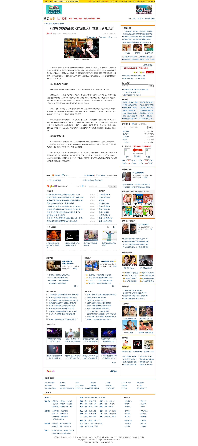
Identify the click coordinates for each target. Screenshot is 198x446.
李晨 (140, 160)
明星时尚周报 (64, 413)
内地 (70, 19)
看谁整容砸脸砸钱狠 (129, 319)
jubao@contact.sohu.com (106, 442)
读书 (105, 413)
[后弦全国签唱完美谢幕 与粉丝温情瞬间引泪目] (109, 349)
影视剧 (111, 406)
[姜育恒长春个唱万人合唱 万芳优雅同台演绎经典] (90, 333)
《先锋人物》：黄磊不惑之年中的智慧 (99, 275)
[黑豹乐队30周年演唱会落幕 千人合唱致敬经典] (90, 349)
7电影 (125, 95)
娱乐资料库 (126, 124)
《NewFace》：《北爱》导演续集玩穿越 (100, 280)
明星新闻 (55, 401)
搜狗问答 (125, 286)
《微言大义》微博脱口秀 (140, 89)
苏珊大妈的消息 (104, 209)
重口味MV (141, 19)
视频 (125, 1)
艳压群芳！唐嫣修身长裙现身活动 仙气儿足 (62, 306)
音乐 (110, 404)
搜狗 (76, 1)
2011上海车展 (79, 385)
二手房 (95, 406)
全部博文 (141, 437)
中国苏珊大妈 (104, 203)
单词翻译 (143, 416)
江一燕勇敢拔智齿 (138, 173)
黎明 (123, 160)
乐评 (98, 19)
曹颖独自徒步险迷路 (143, 187)
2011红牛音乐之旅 (134, 92)
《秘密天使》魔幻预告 (145, 31)
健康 (90, 413)
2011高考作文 (110, 388)
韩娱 (65, 426)
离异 (129, 160)
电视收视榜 (64, 416)
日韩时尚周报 (52, 283)
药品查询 (143, 404)
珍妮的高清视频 (104, 194)
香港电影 (68, 423)
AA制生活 (127, 53)
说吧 (96, 426)
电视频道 (69, 401)
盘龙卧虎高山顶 (146, 278)
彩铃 (96, 423)
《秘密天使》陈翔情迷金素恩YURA (59, 275)
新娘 (90, 411)
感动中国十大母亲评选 (67, 388)
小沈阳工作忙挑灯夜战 (130, 187)
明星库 (54, 430)
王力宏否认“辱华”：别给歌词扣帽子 (98, 311)
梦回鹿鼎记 (130, 95)
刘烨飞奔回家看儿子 (129, 184)
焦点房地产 (71, 1)
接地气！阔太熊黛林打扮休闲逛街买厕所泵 (62, 314)
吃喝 (94, 413)
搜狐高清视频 (127, 252)
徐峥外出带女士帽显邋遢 (130, 39)
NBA (105, 401)
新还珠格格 (137, 95)
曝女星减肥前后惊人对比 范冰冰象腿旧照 (135, 247)
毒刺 (152, 278)
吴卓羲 (134, 163)
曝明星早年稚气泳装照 (146, 333)
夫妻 (137, 150)
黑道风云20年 (144, 356)
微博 (142, 1)
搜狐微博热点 (127, 169)
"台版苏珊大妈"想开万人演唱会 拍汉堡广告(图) (63, 206)
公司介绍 (121, 437)
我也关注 (137, 156)
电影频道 (62, 401)
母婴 (86, 411)
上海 (95, 421)
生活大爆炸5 (149, 53)
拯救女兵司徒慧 (146, 275)
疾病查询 (128, 413)
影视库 (60, 430)
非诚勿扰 (124, 385)
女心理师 (133, 356)
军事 (86, 401)
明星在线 (55, 413)
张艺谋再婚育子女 (146, 34)
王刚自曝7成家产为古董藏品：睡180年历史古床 (101, 314)
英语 (114, 411)
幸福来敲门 (128, 278)
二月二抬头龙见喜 (54, 180)
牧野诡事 (142, 362)
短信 (92, 423)
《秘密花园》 (126, 131)
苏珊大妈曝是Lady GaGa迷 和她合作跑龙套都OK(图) (65, 197)
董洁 (127, 157)
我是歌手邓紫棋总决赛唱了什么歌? (133, 298)
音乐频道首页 (48, 23)
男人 (94, 416)
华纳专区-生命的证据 (148, 273)
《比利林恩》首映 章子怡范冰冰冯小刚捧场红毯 (63, 295)
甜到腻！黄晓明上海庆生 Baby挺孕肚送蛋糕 (62, 319)
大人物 (54, 419)
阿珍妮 (101, 200)
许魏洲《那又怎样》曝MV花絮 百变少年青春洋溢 (72, 341)
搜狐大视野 (140, 383)
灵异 (124, 362)
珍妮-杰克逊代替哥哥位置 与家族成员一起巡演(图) (65, 218)
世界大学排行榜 (141, 388)
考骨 (135, 362)
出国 (105, 411)
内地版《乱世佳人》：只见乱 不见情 (133, 78)
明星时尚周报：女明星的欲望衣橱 (58, 280)
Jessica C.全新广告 (129, 333)
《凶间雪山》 (126, 137)
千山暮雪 (126, 92)
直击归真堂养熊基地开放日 (92, 180)
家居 (90, 406)
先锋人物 (61, 419)
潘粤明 (148, 157)
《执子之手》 (126, 134)
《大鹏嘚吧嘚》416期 (107, 261)
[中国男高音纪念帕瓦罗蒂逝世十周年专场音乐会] (72, 349)
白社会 (66, 175)
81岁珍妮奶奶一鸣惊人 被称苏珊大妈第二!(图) (63, 194)
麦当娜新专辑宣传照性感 (130, 37)
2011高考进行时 (126, 383)
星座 (94, 411)
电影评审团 (55, 416)
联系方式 (98, 437)
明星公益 (55, 423)
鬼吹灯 (150, 356)
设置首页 (56, 437)
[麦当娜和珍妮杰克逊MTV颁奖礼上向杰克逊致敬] (53, 235)
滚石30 (135, 19)
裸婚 (141, 359)
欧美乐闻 (61, 23)
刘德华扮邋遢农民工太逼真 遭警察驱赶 (99, 303)
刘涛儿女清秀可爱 (143, 224)
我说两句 (152, 1)
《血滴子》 (125, 139)
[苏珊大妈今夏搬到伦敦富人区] (109, 235)
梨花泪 (134, 278)
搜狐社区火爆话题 (128, 221)
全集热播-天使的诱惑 (131, 273)
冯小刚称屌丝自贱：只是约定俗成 (136, 68)
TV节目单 (128, 423)
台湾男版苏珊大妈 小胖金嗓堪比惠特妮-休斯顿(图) (65, 200)
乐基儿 (134, 160)
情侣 (146, 160)
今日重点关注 (127, 28)
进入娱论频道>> (148, 65)
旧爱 (129, 163)
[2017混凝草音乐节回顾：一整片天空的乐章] (54, 333)
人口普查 (139, 385)
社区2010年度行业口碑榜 (83, 388)
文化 (101, 413)
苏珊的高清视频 (104, 206)
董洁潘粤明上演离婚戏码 (142, 146)
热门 (124, 356)
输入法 (87, 426)
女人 (121, 1)
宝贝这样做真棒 (131, 364)
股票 (86, 404)
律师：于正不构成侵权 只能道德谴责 (98, 308)
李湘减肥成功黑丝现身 (145, 37)
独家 (61, 426)
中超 (110, 401)
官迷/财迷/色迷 (137, 351)
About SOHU (114, 437)
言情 (124, 359)
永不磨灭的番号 (49, 383)
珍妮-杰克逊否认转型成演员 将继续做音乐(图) (63, 212)
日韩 (85, 19)
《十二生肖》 (126, 142)
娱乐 (100, 1)
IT (110, 1)
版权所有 (117, 440)
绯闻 (146, 163)
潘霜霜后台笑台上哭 (146, 319)
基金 (94, 404)
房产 (117, 1)
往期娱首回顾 (66, 433)
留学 (110, 411)
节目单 (72, 430)
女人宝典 (143, 423)
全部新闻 (135, 437)
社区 (66, 406)
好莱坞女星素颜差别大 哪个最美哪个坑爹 (135, 244)
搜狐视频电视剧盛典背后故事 (132, 42)
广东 (99, 421)
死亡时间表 (149, 362)
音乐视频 (91, 19)
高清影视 (55, 406)
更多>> (114, 362)
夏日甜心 (63, 383)
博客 (138, 1)
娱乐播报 (69, 404)
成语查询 (128, 406)
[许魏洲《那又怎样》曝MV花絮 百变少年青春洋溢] (72, 333)
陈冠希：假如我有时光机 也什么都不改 (99, 319)
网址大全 (128, 416)
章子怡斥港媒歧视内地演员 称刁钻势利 (99, 306)
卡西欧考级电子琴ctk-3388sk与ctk (133, 290)
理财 (90, 404)
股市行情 (128, 411)
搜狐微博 (57, 175)
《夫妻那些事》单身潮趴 (130, 31)
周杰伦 (152, 19)
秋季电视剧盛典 (128, 89)
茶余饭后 (125, 304)
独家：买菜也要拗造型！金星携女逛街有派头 (63, 297)
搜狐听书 (125, 338)
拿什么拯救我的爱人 (148, 281)
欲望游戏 (133, 359)
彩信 (100, 423)
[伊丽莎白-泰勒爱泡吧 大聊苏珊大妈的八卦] (72, 235)
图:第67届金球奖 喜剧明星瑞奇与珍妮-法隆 (62, 221)
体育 (94, 1)
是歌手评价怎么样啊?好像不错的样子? (134, 293)
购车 (86, 406)
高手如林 (109, 385)
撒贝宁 (151, 163)
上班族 (108, 383)
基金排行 (143, 401)
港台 (75, 19)
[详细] (75, 268)
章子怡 (141, 163)
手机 (90, 416)
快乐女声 (93, 383)
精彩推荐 (125, 99)
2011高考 (124, 388)
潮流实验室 (64, 411)
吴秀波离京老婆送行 (145, 39)
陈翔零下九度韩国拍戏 (143, 184)
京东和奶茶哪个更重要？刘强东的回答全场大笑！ (64, 300)
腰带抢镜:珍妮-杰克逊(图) (56, 215)
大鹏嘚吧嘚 (55, 411)
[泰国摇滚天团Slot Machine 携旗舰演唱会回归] (109, 333)
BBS (146, 1)
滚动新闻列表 (56, 433)
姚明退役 (63, 385)
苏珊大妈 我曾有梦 (105, 218)
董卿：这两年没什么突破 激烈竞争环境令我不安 (102, 295)
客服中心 (91, 437)
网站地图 (128, 437)
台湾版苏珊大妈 (104, 215)
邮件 (134, 1)
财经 (81, 404)
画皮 (152, 275)
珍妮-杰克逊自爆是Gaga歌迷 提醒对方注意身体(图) (65, 209)
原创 (110, 413)
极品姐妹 (151, 359)
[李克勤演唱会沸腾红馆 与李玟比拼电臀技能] (54, 349)
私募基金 (93, 385)
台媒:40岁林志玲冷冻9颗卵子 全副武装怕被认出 (101, 317)
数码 (86, 416)
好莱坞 (62, 423)
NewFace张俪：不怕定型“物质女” (58, 278)
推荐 (124, 364)
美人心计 (133, 275)
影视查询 (128, 404)
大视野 (62, 406)
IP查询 (143, 406)
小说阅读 (143, 426)
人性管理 (149, 364)
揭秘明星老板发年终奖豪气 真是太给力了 (135, 239)
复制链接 (104, 37)
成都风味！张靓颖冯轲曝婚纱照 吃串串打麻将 (63, 311)
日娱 (69, 426)
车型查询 (143, 421)
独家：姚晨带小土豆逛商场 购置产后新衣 (61, 308)
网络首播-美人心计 (129, 268)
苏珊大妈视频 (104, 212)
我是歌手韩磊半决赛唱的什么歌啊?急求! (135, 296)
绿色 (114, 413)
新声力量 (147, 19)
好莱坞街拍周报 (61, 283)
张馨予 (124, 163)
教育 (101, 411)
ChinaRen (60, 1)
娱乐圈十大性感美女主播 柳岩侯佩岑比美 (135, 241)
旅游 (81, 413)
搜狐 (55, 1)
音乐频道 (55, 404)
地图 (92, 426)
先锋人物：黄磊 (146, 42)
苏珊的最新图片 (104, 197)
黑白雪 (128, 359)
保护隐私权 (105, 437)
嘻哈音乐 (55, 426)
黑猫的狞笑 (129, 362)
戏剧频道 (62, 404)
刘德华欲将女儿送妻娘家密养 (132, 34)
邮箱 (90, 421)
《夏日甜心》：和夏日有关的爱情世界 (99, 283)
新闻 (55, 23)
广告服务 (84, 437)
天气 (86, 413)
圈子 (86, 421)
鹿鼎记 (87, 423)
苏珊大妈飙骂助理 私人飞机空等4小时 (60, 203)
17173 (66, 1)
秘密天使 (137, 53)
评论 (94, 401)
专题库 (66, 430)
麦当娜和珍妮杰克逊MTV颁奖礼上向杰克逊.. (52, 245)
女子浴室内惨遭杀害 (146, 268)
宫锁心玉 (128, 275)
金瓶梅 (128, 356)
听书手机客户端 (149, 351)
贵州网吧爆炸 (95, 388)
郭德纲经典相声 (126, 351)
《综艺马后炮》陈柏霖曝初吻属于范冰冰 (100, 278)
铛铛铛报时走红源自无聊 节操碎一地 (133, 76)
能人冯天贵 (128, 281)
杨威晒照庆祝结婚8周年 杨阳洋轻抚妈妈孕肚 (62, 303)
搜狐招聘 (78, 437)
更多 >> (76, 286)
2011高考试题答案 (50, 388)
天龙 (81, 423)
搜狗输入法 (128, 401)
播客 (130, 1)
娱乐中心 (48, 397)
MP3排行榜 (144, 411)
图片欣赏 (143, 413)
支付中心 (71, 437)
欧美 (80, 19)
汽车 (113, 1)
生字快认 (128, 426)
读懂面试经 (143, 364)
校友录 (114, 416)
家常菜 (134, 281)
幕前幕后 (145, 359)
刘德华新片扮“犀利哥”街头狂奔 (96, 297)
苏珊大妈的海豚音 (105, 221)
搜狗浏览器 (128, 421)
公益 (90, 401)
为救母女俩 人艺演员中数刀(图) (96, 300)
